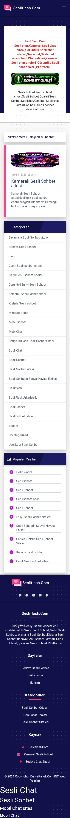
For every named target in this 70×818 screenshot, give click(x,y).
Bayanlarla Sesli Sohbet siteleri (29, 237)
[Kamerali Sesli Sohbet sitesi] (35, 160)
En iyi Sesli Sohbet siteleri (26, 275)
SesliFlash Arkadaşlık (23, 397)
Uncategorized (18, 435)
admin (34, 174)
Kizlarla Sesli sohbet (22, 303)
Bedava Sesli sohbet (22, 247)
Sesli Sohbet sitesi (21, 369)
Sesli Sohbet (17, 360)
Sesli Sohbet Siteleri (35, 722)
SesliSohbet (17, 407)
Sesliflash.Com (26, 8)
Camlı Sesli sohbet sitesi (25, 265)
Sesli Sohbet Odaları (35, 707)
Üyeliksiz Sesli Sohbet (23, 444)
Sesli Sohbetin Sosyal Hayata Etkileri (33, 379)
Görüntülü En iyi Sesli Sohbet (27, 284)
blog (12, 256)
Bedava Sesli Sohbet (35, 668)
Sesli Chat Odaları (35, 715)
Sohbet (13, 426)
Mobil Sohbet (17, 322)
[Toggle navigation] (63, 8)
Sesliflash (15, 388)
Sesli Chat (15, 350)
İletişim (35, 682)
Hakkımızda (35, 675)
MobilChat (15, 331)
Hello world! (24, 472)
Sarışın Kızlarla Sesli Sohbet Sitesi (31, 341)
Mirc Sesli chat (18, 313)
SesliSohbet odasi (21, 416)
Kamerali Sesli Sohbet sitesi (27, 294)
